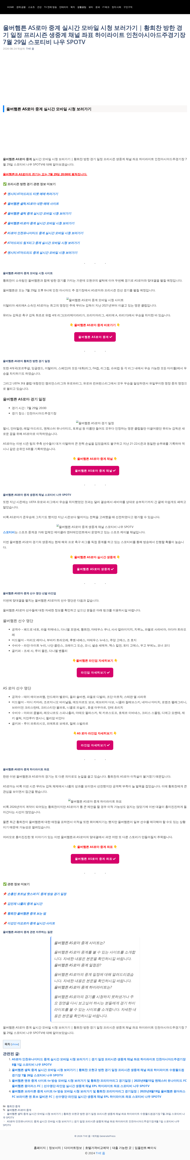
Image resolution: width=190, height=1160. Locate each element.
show (15, 1044)
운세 (97, 6)
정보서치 (55, 1148)
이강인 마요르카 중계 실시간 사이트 (31, 923)
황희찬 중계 (13, 1106)
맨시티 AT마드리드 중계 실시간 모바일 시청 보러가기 (42, 253)
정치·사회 (116, 6)
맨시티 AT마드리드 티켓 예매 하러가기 (32, 194)
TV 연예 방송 (50, 6)
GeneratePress (107, 1135)
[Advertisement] (95, 77)
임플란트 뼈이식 (145, 1148)
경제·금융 (21, 6)
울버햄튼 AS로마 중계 (19, 1110)
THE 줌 (100, 1153)
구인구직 (128, 6)
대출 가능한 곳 (122, 1148)
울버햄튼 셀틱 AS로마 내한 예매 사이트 (33, 204)
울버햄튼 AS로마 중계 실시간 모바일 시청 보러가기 (40, 223)
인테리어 (63, 6)
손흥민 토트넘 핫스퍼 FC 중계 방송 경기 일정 (36, 894)
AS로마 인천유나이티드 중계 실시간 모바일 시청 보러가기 (45, 233)
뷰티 (91, 6)
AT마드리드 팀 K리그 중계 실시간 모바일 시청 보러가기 (43, 243)
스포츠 (31, 6)
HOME (10, 6)
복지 (73, 6)
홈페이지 (40, 1148)
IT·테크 (105, 6)
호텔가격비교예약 (97, 1148)
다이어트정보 (73, 1148)
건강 (39, 6)
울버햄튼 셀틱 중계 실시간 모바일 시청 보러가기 (39, 213)
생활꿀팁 (81, 6)
